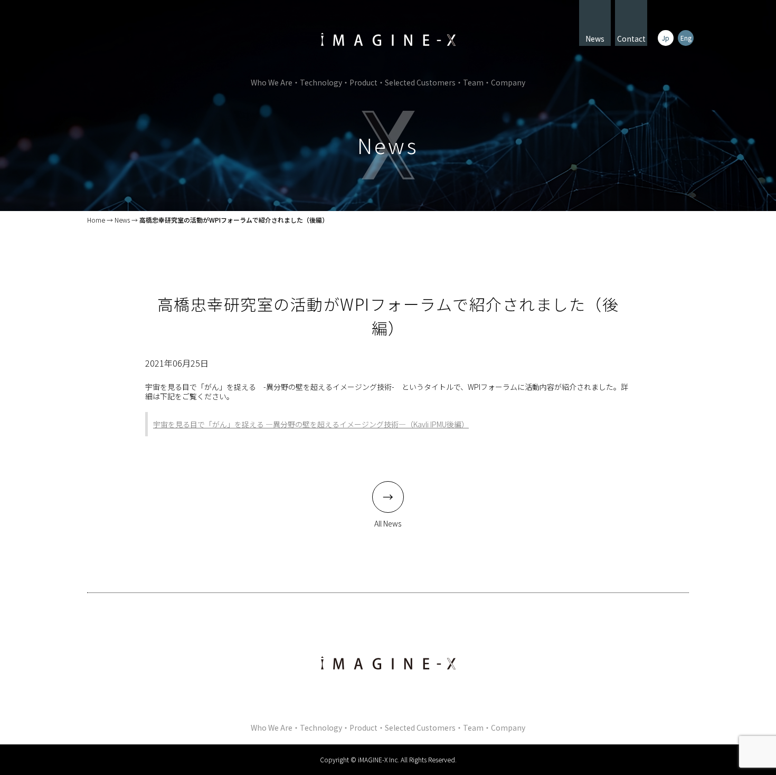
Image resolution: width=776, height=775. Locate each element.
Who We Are (271, 82)
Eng (686, 37)
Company (508, 82)
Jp (665, 37)
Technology (321, 82)
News (594, 38)
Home (96, 219)
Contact (631, 38)
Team (473, 82)
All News (387, 523)
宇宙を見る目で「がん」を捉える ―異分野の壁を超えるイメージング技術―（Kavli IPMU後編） (311, 424)
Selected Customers (420, 82)
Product (363, 82)
